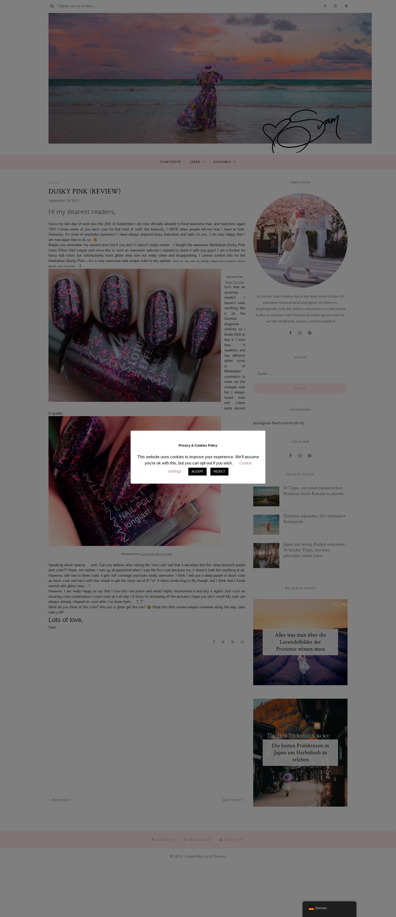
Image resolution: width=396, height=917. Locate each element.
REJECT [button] (219, 471)
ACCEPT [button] (197, 471)
